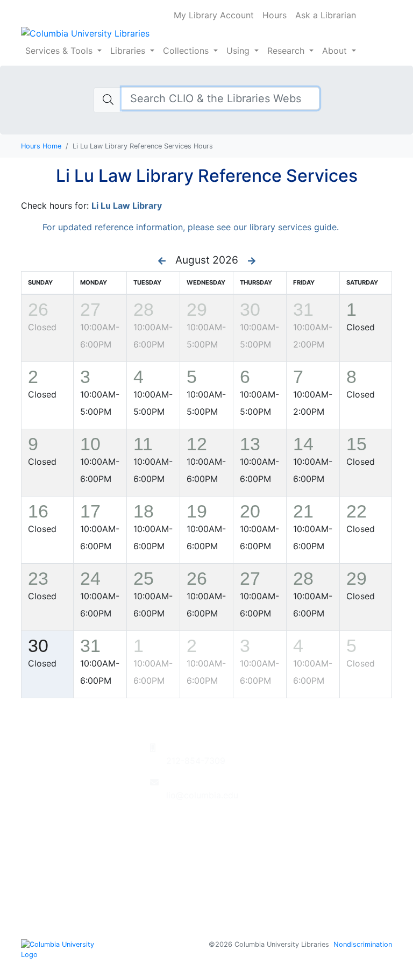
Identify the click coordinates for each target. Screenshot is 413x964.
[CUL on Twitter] (186, 829)
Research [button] (285, 50)
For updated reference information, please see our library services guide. (190, 227)
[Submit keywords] (108, 100)
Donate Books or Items (326, 747)
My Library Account (214, 15)
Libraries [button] (129, 50)
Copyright (299, 889)
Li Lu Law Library (126, 205)
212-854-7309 (195, 760)
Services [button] (58, 50)
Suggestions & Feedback (329, 760)
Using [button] (238, 50)
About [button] (336, 50)
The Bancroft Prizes (319, 799)
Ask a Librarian (325, 15)
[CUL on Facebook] (170, 829)
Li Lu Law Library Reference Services (207, 175)
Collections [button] (187, 50)
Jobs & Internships (316, 838)
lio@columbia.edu (202, 795)
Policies (294, 876)
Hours (274, 15)
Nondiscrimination (362, 944)
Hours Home (41, 146)
